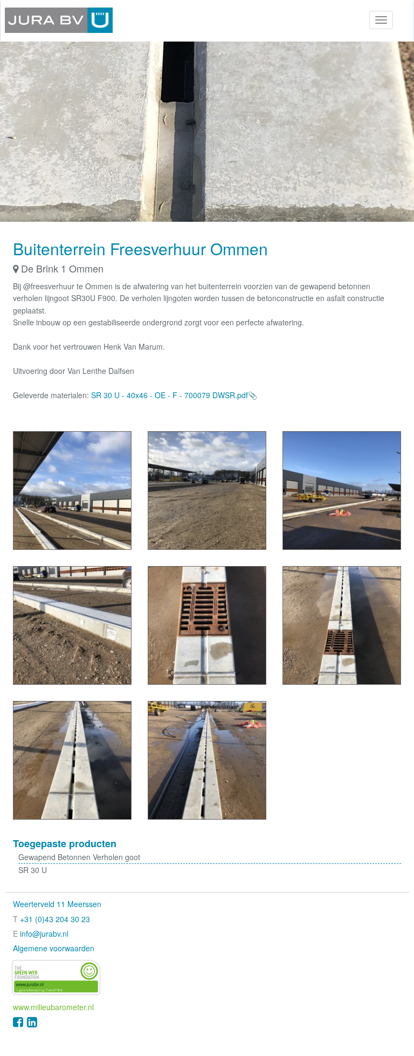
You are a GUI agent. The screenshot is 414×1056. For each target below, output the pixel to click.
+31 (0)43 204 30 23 (55, 919)
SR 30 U (32, 869)
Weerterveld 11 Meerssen (57, 903)
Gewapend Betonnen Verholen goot (79, 856)
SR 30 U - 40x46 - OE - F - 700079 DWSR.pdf (169, 395)
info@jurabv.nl (44, 933)
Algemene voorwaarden (53, 948)
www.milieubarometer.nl (53, 1007)
